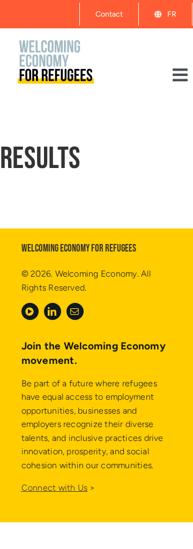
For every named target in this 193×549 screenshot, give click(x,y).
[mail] (75, 311)
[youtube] (30, 311)
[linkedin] (52, 311)
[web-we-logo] (57, 35)
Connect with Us (54, 488)
